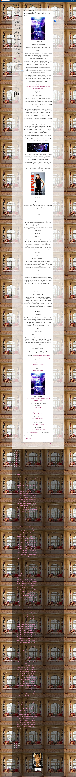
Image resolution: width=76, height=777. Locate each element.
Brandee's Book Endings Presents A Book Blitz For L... (27, 689)
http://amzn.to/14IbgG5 (38, 418)
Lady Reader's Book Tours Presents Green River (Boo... (26, 534)
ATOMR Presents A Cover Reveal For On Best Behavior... (27, 569)
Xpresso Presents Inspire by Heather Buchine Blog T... (26, 663)
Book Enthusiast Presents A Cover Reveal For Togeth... (26, 505)
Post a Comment (28, 438)
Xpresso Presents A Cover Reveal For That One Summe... (26, 579)
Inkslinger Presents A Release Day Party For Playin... (26, 607)
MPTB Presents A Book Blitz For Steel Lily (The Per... (26, 597)
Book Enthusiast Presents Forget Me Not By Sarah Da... (27, 656)
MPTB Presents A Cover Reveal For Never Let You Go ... (27, 501)
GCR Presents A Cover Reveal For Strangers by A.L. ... (26, 652)
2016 (17, 460)
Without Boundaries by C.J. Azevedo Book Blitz (25, 702)
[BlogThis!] (45, 432)
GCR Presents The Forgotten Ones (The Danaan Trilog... (27, 679)
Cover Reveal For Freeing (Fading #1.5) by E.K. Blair (26, 695)
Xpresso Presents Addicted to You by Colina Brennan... (26, 513)
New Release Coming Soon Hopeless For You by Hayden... (27, 589)
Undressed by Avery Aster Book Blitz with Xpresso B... (26, 665)
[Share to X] (46, 432)
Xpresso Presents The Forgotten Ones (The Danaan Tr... (26, 495)
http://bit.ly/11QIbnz (38, 424)
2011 (17, 745)
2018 (17, 456)
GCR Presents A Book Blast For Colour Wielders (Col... (27, 493)
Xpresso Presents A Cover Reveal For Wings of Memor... (27, 497)
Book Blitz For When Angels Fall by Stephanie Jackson (27, 573)
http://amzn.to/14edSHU (38, 429)
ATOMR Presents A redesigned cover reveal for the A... (26, 614)
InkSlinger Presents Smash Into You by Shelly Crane (26, 667)
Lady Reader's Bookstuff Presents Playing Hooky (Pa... (26, 646)
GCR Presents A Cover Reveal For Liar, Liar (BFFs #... (27, 491)
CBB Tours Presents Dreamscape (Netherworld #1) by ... (27, 568)
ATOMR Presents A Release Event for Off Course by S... (27, 718)
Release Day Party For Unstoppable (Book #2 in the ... (26, 603)
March (18, 736)
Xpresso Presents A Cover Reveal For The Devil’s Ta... (26, 669)
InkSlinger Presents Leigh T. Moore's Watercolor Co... (26, 585)
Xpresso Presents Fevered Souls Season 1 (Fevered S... (26, 691)
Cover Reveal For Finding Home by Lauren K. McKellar (27, 489)
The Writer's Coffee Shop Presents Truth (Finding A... (26, 726)
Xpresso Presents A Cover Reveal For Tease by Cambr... (26, 546)
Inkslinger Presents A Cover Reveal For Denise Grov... (26, 714)
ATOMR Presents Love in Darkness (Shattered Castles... (26, 575)
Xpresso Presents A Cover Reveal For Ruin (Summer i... (26, 720)
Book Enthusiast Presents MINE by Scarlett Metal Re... (27, 515)
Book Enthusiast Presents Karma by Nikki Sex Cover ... (26, 601)
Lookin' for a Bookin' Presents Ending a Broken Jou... (26, 560)
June (18, 730)
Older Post (49, 444)
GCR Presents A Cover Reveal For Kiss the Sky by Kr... (26, 577)
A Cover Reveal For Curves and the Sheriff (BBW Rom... (27, 612)
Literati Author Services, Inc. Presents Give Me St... (26, 587)
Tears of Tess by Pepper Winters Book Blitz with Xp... (26, 650)
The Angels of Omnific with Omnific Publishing (25, 704)
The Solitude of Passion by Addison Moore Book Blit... (26, 685)
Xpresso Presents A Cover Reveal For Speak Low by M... (27, 548)
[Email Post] (42, 432)
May (18, 732)
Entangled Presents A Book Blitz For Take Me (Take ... (26, 542)
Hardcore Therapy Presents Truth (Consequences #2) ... (26, 642)
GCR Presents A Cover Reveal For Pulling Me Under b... (27, 599)
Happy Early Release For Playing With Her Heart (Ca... (27, 630)
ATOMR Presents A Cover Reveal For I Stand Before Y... (27, 671)
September (19, 474)
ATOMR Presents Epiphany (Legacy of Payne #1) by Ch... (27, 485)
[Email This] (44, 432)
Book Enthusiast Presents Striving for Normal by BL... (26, 571)
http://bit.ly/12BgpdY (38, 413)
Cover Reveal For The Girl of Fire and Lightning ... (26, 675)
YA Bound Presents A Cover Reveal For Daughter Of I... (27, 687)
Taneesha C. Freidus (57, 19)
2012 (17, 743)
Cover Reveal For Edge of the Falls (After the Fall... (26, 724)
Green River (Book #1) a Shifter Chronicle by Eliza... (26, 530)
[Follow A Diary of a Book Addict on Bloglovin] (19, 71)
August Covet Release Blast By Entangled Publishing (26, 478)
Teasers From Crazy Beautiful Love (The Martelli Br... (26, 591)
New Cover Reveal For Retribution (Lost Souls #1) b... (26, 628)
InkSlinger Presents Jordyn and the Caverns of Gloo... (26, 661)
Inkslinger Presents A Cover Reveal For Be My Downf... (27, 710)
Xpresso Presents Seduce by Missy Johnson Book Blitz (26, 564)
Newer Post (27, 444)
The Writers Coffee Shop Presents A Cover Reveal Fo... (26, 659)
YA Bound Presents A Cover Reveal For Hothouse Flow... (27, 552)
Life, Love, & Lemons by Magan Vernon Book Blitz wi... (27, 540)
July (18, 728)
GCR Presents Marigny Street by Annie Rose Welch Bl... (27, 566)
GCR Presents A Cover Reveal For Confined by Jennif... (26, 620)
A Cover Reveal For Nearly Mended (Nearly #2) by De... (27, 722)
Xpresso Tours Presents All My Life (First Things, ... (26, 640)
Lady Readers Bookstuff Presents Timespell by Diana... (26, 562)
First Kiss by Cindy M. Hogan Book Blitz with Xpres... (26, 483)
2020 (17, 452)
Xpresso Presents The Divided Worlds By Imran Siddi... (26, 503)
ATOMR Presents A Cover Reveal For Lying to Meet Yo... (27, 699)
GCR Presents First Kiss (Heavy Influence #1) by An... (26, 697)
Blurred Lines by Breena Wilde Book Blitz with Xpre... (26, 683)
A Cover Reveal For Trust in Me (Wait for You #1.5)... (26, 657)
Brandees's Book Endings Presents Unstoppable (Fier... (26, 554)
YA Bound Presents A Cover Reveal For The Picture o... (26, 526)
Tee (21, 15)
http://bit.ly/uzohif (38, 370)
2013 (17, 466)
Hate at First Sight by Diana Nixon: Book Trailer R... (26, 595)
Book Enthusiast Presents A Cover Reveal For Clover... (26, 708)
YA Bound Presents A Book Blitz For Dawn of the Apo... (27, 693)
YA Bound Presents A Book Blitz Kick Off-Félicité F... (26, 681)
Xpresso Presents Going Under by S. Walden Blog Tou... (27, 618)
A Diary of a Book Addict (23, 5)
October (18, 472)
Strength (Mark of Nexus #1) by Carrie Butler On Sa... (26, 616)
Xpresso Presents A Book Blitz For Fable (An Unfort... (26, 521)
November (19, 470)
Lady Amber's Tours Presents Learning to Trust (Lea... (26, 654)
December (18, 468)
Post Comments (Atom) (33, 447)
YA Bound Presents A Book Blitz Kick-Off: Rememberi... (27, 622)
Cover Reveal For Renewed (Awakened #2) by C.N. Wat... (27, 581)
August (18, 476)
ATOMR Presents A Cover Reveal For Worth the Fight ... (27, 644)
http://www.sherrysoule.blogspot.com (41, 355)
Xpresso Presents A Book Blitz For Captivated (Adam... (26, 524)
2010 (17, 747)
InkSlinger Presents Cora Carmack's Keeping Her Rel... (26, 673)
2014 (17, 464)
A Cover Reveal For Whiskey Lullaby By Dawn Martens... (27, 609)
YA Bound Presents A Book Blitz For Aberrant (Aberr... (27, 509)
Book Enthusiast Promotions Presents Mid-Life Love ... (26, 532)
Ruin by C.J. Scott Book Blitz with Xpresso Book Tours (26, 507)
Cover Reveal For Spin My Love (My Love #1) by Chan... (27, 716)
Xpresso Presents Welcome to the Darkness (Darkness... (26, 706)
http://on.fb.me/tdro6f (38, 364)
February (18, 738)
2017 (17, 458)
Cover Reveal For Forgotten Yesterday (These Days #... (26, 712)
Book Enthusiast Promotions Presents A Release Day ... (26, 481)
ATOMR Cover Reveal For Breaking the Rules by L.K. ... (27, 499)
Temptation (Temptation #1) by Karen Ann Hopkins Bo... (27, 638)
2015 (17, 462)
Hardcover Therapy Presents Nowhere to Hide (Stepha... (26, 677)
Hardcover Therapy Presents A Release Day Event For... (26, 528)
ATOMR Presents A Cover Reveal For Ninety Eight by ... (27, 648)
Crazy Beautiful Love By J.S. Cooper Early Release (26, 536)
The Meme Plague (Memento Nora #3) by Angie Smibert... (27, 487)
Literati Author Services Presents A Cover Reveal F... (26, 611)
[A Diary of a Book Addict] (37, 767)
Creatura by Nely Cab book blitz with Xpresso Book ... (26, 700)
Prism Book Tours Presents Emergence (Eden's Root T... (26, 556)
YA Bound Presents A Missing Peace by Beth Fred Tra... (27, 626)
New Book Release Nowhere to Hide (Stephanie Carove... (27, 593)
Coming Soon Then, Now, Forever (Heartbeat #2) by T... (27, 632)
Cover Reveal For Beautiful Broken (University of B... (26, 519)
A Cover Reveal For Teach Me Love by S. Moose (25, 522)
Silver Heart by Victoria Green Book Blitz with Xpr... (26, 544)
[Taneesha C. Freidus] (55, 21)
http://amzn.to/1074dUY (38, 407)
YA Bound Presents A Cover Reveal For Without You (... (27, 550)
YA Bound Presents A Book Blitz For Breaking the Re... (27, 624)
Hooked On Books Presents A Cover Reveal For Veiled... (27, 558)
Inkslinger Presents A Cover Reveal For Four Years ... (26, 511)
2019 (17, 454)
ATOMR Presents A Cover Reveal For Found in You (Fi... (27, 517)
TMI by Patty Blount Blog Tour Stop (23, 479)
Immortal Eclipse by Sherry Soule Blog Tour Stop (25, 636)
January (18, 740)
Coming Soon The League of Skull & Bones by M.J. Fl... (27, 634)
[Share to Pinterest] (48, 432)
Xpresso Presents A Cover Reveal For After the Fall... (26, 538)
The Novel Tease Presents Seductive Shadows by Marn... (26, 583)
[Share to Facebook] (47, 432)
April (18, 734)
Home (38, 444)
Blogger (44, 774)
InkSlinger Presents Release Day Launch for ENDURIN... (27, 605)
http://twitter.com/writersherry (43, 359)
